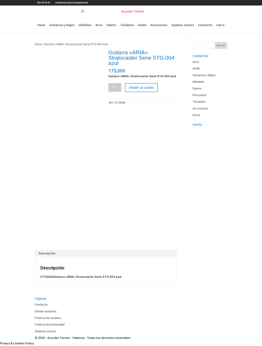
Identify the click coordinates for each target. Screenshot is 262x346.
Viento (111, 25)
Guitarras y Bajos (62, 25)
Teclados (127, 25)
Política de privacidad (50, 324)
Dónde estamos (45, 311)
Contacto (205, 25)
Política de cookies (48, 318)
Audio (142, 25)
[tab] (47, 253)
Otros (196, 115)
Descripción (46, 253)
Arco (98, 25)
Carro (220, 25)
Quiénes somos (182, 25)
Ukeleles (85, 25)
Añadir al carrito (141, 88)
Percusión (199, 95)
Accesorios (158, 25)
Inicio (41, 25)
